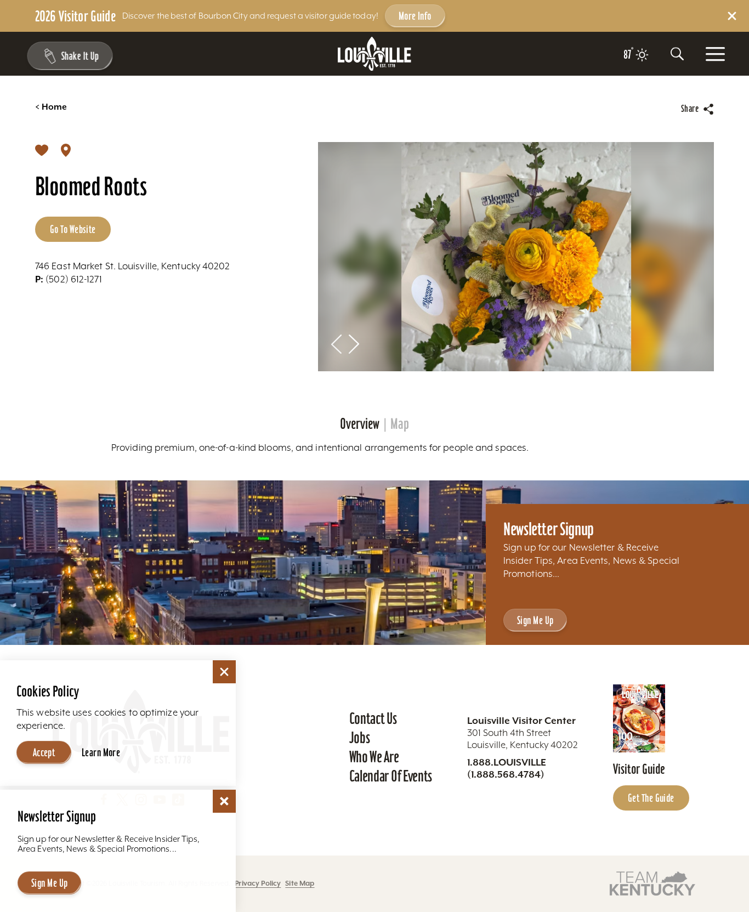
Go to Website (73, 229)
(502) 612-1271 (68, 279)
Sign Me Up (535, 620)
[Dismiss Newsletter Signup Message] (224, 801)
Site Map (299, 883)
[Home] (374, 54)
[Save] (41, 149)
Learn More (101, 752)
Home (51, 107)
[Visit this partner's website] (652, 882)
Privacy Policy (258, 883)
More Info (415, 16)
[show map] (65, 149)
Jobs (359, 737)
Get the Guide (651, 798)
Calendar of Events (390, 776)
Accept (44, 752)
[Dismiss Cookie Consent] (224, 671)
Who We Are (374, 757)
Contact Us (373, 718)
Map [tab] (399, 424)
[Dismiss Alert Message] (732, 15)
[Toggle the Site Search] (677, 53)
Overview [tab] (359, 424)
